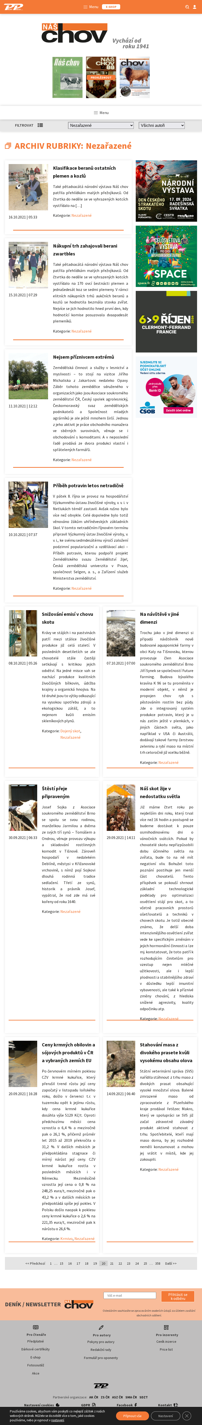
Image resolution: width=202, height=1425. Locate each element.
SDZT (143, 1397)
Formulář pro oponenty (101, 1358)
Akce (35, 1373)
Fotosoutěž (35, 1365)
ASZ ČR (117, 1397)
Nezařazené (81, 215)
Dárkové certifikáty (35, 1349)
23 (128, 1263)
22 (120, 1263)
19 (95, 1263)
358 (157, 1263)
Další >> (171, 1263)
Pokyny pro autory (101, 1342)
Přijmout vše (132, 1416)
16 (70, 1263)
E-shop (36, 1357)
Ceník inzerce (166, 1341)
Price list (166, 1349)
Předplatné (35, 1341)
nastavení (57, 1420)
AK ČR (93, 1397)
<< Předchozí (35, 1263)
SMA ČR (131, 1397)
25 (145, 1263)
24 (137, 1263)
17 (78, 1263)
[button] (178, 1296)
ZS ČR (105, 1397)
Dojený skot (70, 730)
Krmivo (66, 1238)
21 (112, 1263)
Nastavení (165, 1416)
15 (61, 1263)
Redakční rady (101, 1349)
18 (86, 1263)
